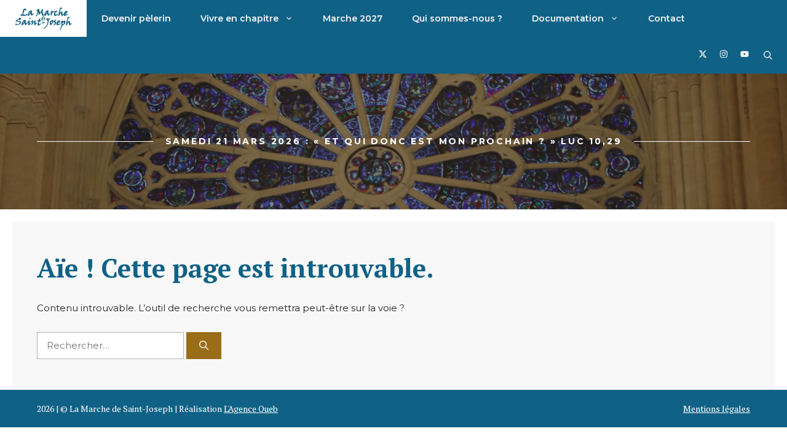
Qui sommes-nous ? (457, 18)
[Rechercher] (203, 346)
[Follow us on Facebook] (702, 55)
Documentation (568, 18)
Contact (666, 18)
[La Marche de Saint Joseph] (43, 18)
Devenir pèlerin (136, 18)
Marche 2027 (352, 18)
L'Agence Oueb (251, 408)
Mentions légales (716, 408)
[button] (768, 55)
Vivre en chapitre (239, 18)
